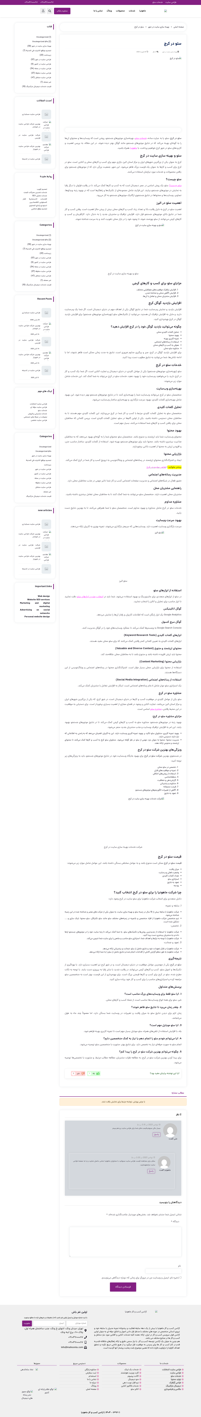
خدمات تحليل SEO (39, 195)
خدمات (132, 11)
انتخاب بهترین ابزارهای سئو (90, 597)
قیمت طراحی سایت (133, 1161)
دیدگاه (175, 1222)
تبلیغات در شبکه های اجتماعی (35, 417)
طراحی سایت (170, 2)
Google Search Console (169, 628)
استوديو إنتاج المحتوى (38, 205)
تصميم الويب (42, 189)
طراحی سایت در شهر (43, 59)
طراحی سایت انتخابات (38, 404)
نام (179, 1266)
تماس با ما (98, 11)
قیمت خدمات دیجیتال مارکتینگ (38, 86)
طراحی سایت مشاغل (43, 77)
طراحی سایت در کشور (42, 64)
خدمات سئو (157, 2)
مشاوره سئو (156, 709)
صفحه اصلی (179, 27)
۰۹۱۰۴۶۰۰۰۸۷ (47, 2)
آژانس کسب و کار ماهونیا (92, 1412)
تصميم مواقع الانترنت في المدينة (38, 50)
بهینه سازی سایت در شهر (158, 27)
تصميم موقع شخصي (39, 209)
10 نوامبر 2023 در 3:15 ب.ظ (148, 1125)
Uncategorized (42, 37)
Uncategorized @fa (40, 41)
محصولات (120, 11)
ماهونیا (142, 11)
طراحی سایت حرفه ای (38, 407)
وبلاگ (109, 11)
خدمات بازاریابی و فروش (37, 413)
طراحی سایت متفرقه (43, 73)
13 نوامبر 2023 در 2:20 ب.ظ (143, 1157)
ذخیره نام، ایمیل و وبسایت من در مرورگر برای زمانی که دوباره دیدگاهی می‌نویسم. (140, 1278)
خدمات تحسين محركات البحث (35, 192)
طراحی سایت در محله (43, 68)
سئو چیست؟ (175, 186)
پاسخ (156, 1134)
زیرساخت (47, 55)
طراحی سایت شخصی (39, 420)
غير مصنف (47, 82)
